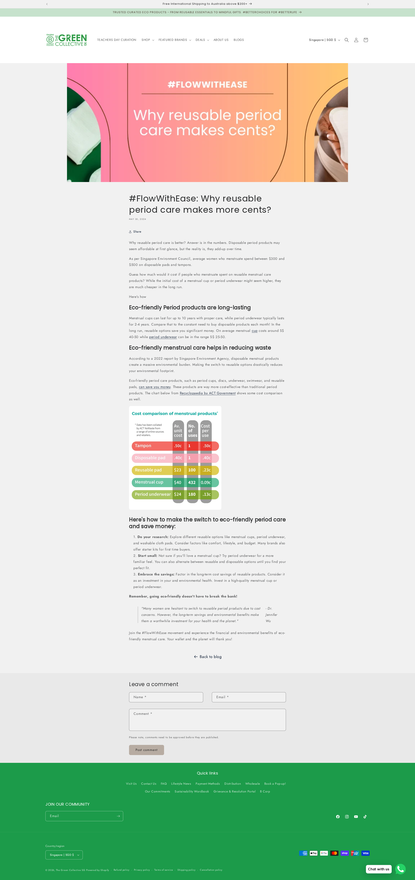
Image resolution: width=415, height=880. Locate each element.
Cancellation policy (211, 870)
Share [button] (137, 231)
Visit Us (131, 783)
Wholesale (252, 783)
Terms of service (163, 870)
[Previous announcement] (47, 4)
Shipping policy (186, 870)
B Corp (265, 791)
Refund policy (121, 870)
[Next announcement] (368, 4)
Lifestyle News (181, 783)
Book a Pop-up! (275, 783)
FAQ (164, 783)
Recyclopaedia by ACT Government (208, 393)
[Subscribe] (118, 816)
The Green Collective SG (70, 870)
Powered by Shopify (97, 870)
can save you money (155, 386)
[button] (147, 39)
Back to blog (211, 657)
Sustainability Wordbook (192, 791)
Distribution (232, 783)
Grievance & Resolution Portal (234, 791)
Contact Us (148, 783)
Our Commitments (157, 791)
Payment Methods (208, 783)
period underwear (163, 336)
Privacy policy (142, 870)
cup (255, 330)
